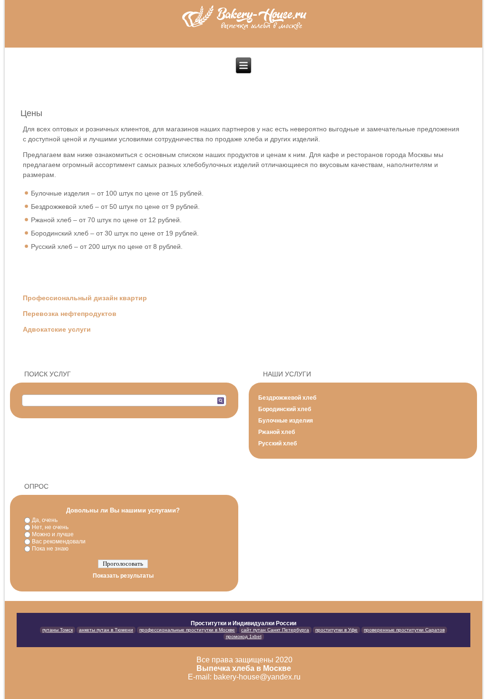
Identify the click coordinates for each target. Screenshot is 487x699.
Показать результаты (123, 575)
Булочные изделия (285, 420)
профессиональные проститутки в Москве (187, 629)
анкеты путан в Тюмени (106, 629)
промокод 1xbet (244, 636)
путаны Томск (57, 629)
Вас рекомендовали (59, 541)
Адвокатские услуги (58, 329)
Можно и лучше (53, 534)
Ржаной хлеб (276, 432)
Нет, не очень (50, 527)
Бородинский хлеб (284, 409)
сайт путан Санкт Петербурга (275, 629)
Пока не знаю (50, 548)
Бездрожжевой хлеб (287, 397)
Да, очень (45, 520)
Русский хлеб (277, 443)
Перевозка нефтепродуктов (70, 313)
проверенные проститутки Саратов (404, 629)
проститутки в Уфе (336, 629)
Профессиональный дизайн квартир (85, 298)
